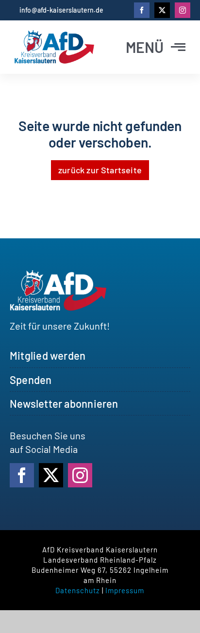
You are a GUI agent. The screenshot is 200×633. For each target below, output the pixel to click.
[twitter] (162, 10)
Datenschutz (77, 590)
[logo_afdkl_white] (58, 275)
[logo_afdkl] (54, 35)
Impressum (124, 590)
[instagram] (182, 10)
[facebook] (142, 10)
